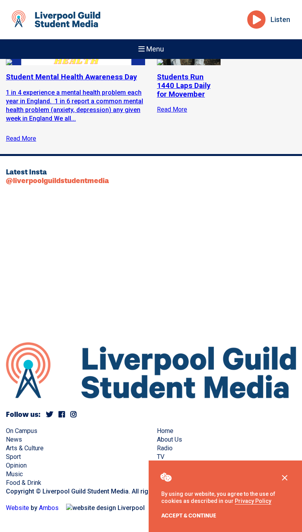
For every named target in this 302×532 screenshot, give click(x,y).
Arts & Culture (25, 448)
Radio (165, 448)
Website (17, 508)
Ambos (49, 508)
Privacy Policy (253, 501)
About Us (169, 439)
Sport (13, 456)
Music (14, 474)
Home (165, 431)
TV (160, 456)
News (14, 439)
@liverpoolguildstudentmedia (57, 180)
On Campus (21, 431)
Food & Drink (23, 482)
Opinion (16, 465)
